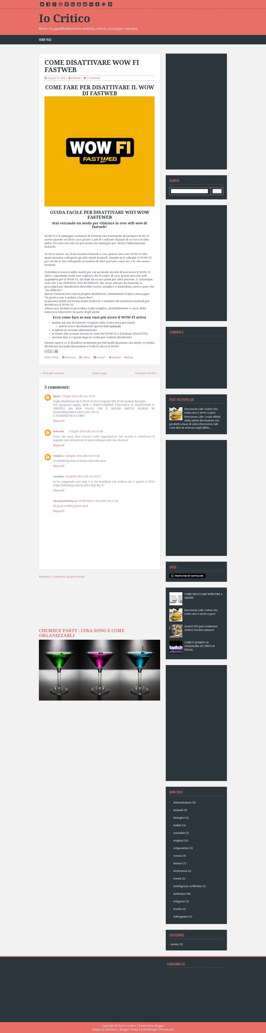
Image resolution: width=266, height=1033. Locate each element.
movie (177, 944)
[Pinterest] (110, 5)
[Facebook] (48, 5)
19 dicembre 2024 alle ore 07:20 (98, 500)
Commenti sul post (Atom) (68, 576)
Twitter (85, 357)
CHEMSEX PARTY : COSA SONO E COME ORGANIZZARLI (82, 633)
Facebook (70, 357)
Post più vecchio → (147, 373)
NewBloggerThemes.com (158, 1029)
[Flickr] (91, 5)
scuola (179, 909)
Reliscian (58, 431)
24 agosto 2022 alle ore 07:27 (83, 476)
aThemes (111, 1029)
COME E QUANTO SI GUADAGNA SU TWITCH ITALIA (199, 646)
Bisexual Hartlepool (65, 501)
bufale (179, 825)
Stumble (116, 357)
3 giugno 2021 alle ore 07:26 (82, 455)
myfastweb (115, 326)
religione (181, 901)
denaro (179, 863)
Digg (130, 357)
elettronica (182, 870)
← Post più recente (52, 373)
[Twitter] (42, 5)
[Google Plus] (54, 5)
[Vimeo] (67, 5)
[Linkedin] (73, 5)
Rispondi (58, 420)
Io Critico (64, 18)
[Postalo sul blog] (49, 351)
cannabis (181, 832)
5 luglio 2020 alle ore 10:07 (78, 396)
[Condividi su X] (53, 351)
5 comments (93, 78)
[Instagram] (85, 5)
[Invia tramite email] (46, 351)
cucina (179, 855)
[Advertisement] (196, 111)
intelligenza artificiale (189, 886)
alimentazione (184, 802)
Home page (45, 40)
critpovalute (183, 848)
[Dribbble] (60, 5)
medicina (182, 893)
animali (180, 810)
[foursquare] (104, 5)
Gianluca (58, 455)
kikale (56, 396)
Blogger (159, 1025)
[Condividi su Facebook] (56, 351)
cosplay (180, 840)
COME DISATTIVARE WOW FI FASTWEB (92, 66)
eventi (179, 878)
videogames (182, 916)
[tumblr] (97, 5)
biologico (181, 817)
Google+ (100, 357)
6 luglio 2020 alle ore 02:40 (86, 431)
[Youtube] (79, 5)
